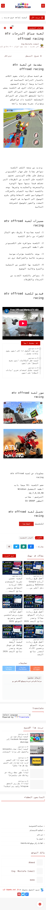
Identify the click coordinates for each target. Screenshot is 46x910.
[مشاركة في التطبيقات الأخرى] (9, 546)
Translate (24, 717)
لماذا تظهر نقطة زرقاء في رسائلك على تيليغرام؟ (16, 773)
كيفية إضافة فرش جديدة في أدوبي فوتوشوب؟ (14, 17)
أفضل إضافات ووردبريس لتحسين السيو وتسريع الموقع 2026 (13, 616)
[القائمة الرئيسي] (43, 6)
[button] (31, 546)
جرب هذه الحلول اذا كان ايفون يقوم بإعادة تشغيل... (22, 352)
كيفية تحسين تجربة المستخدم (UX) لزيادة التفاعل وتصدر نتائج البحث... (13, 584)
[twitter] (23, 894)
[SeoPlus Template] (41, 889)
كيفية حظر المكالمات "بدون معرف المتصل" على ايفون (23, 362)
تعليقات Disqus (8, 668)
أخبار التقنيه (35, 28)
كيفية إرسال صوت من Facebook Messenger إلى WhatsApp (17, 739)
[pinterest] (19, 894)
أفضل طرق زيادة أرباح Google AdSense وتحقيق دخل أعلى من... (35, 583)
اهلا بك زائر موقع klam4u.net (32, 843)
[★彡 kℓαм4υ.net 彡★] (23, 6)
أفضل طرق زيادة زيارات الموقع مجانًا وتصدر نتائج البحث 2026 (34, 616)
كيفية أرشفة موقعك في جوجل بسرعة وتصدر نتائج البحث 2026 (12, 647)
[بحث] (3, 6)
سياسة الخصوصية (36, 826)
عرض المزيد (9, 556)
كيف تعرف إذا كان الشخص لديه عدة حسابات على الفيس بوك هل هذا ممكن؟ (16, 763)
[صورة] (37, 737)
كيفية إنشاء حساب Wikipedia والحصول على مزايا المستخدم (15, 750)
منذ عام (24, 770)
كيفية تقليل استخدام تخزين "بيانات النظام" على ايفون (22, 371)
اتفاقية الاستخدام (36, 830)
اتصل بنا (40, 839)
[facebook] (27, 894)
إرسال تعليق (34, 678)
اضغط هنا (26, 524)
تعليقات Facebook (23, 668)
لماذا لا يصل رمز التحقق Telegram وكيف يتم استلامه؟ (16, 785)
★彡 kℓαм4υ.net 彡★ (11, 890)
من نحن (40, 835)
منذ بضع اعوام (22, 734)
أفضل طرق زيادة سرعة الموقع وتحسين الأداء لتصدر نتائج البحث (35, 648)
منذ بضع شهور (32, 348)
